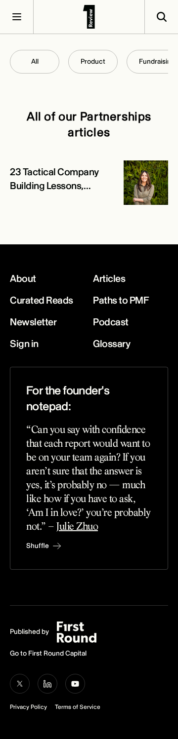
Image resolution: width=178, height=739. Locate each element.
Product (93, 61)
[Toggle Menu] (17, 17)
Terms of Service (77, 707)
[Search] (161, 17)
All (35, 61)
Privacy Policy (28, 707)
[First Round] (89, 17)
